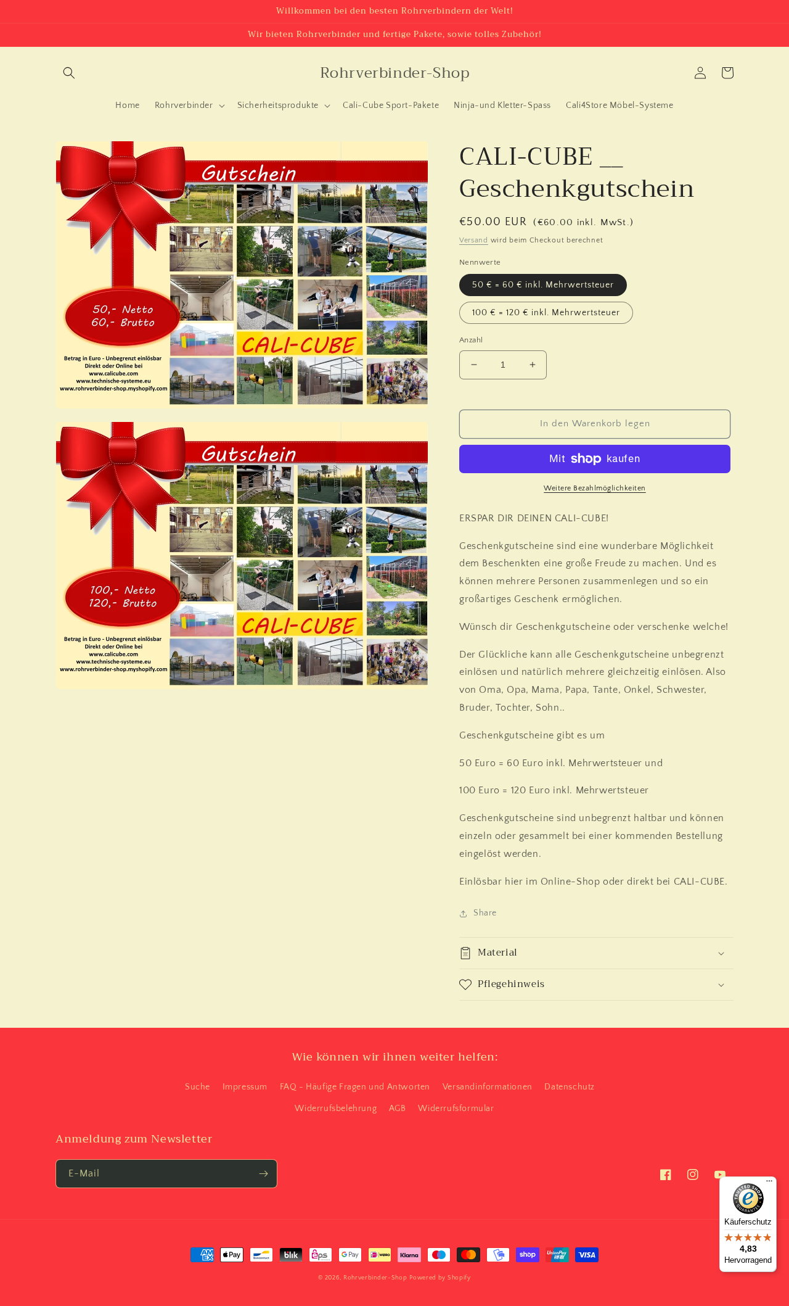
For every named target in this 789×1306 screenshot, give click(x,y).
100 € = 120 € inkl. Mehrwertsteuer (546, 313)
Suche (197, 1087)
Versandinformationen (488, 1087)
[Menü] (769, 1183)
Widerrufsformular (456, 1109)
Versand (473, 240)
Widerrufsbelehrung (336, 1109)
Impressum (245, 1087)
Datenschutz (569, 1087)
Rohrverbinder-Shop (375, 1278)
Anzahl (471, 340)
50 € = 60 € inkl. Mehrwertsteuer (543, 285)
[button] (69, 72)
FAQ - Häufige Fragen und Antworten (355, 1087)
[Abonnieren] (263, 1173)
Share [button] (485, 913)
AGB (397, 1109)
